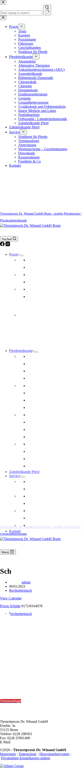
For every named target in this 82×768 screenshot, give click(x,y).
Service (14, 476)
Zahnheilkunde (38, 371)
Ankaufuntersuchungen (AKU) (49, 451)
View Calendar (11, 598)
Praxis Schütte (10, 606)
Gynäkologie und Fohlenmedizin (51, 466)
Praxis (13, 254)
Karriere (33, 267)
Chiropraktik (36, 393)
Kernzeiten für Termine (18, 689)
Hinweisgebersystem (54, 754)
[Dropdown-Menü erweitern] (21, 255)
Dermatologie (37, 429)
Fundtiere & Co (38, 525)
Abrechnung (36, 496)
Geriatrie (33, 422)
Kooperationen (38, 518)
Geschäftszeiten (38, 289)
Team (31, 260)
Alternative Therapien (43, 407)
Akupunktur (36, 400)
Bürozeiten (8, 705)
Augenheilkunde (39, 444)
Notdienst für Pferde (41, 481)
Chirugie (33, 459)
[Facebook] (2, 245)
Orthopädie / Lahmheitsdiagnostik (51, 386)
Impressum (8, 754)
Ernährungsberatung (41, 437)
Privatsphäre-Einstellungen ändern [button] (25, 758)
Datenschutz (27, 754)
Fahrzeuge (34, 282)
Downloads (35, 511)
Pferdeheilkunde (21, 351)
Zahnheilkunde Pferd (24, 472)
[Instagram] (7, 245)
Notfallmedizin (38, 364)
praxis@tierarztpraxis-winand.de (35, 742)
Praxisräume (36, 275)
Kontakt (15, 531)
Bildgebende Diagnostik (44, 378)
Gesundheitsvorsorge (42, 356)
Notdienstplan (10, 676)
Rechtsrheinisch (20, 590)
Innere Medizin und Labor (46, 415)
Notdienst (34, 296)
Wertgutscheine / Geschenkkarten (51, 503)
